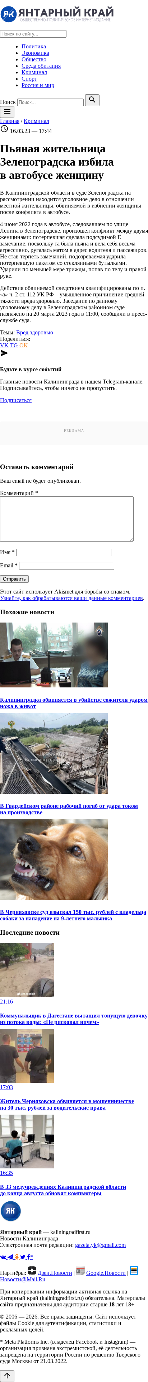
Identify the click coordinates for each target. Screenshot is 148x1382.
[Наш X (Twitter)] (23, 1257)
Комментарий (19, 493)
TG (14, 345)
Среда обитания (41, 66)
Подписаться (16, 400)
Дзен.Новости (55, 1273)
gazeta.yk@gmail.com (100, 1245)
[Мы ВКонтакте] (4, 1257)
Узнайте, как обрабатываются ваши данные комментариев (71, 598)
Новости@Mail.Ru (22, 1279)
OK (23, 345)
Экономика (35, 53)
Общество (34, 59)
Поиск (8, 102)
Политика (34, 46)
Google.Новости (106, 1273)
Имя (7, 552)
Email (9, 565)
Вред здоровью (34, 332)
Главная (9, 121)
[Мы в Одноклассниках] (17, 1257)
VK (4, 345)
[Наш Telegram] (11, 1257)
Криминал (34, 72)
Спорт (29, 79)
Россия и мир (38, 85)
